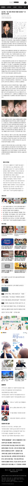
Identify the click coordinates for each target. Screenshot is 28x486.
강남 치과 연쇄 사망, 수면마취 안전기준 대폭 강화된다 (13, 456)
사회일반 (15, 7)
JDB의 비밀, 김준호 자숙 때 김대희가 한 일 (12, 453)
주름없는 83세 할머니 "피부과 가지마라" (12, 179)
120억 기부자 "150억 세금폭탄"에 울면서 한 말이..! (14, 190)
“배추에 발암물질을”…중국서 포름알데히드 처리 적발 (13, 440)
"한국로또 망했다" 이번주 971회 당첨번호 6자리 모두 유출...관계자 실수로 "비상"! (14, 394)
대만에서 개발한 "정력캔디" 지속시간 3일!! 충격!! (14, 171)
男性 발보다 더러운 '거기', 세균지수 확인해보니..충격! (14, 169)
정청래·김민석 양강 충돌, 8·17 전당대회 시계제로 (13, 464)
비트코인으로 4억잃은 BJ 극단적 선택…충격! (13, 216)
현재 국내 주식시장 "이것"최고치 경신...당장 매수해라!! (14, 182)
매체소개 (6, 470)
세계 (25, 7)
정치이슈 (20, 7)
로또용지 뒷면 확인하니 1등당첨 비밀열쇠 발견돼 (14, 173)
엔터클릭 (3, 7)
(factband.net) (8, 17)
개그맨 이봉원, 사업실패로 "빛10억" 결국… (11, 433)
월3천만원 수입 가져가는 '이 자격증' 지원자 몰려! (14, 186)
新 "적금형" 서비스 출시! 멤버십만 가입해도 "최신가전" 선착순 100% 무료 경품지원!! (15, 212)
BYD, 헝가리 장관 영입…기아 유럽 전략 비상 (12, 459)
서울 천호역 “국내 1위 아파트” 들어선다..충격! (13, 177)
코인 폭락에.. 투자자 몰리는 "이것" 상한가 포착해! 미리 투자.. (15, 214)
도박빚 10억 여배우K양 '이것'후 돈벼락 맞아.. (11, 390)
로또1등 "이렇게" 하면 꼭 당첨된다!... (11, 210)
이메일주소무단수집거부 (14, 471)
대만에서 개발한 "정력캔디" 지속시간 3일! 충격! (14, 184)
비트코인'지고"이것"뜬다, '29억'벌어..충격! (11, 426)
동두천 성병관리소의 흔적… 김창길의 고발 (11, 451)
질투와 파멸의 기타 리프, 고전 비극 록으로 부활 (13, 448)
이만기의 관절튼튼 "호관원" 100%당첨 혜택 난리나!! (13, 397)
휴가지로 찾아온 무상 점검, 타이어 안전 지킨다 (12, 445)
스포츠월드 (9, 7)
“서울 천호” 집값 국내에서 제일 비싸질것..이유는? (14, 188)
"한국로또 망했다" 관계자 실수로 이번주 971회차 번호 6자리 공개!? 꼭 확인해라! (14, 429)
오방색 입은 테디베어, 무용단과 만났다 (11, 442)
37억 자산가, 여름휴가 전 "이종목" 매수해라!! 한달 (14, 165)
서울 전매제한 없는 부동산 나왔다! (11, 175)
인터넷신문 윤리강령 (19, 470)
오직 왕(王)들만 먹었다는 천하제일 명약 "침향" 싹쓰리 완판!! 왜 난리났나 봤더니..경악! (14, 431)
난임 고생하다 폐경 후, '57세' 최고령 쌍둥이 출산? (14, 206)
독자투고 (13, 470)
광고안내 (10, 470)
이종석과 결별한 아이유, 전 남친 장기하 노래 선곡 (13, 461)
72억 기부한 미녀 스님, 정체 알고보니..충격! (13, 167)
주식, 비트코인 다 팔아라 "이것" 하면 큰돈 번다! (14, 181)
